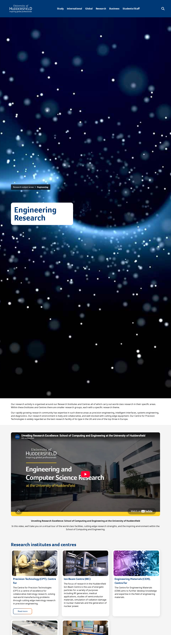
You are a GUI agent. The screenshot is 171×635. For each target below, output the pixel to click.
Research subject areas (23, 187)
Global (89, 8)
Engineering (42, 187)
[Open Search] (163, 8)
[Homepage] (20, 9)
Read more (23, 611)
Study (60, 8)
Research (101, 8)
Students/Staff (131, 8)
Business (114, 8)
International (74, 8)
